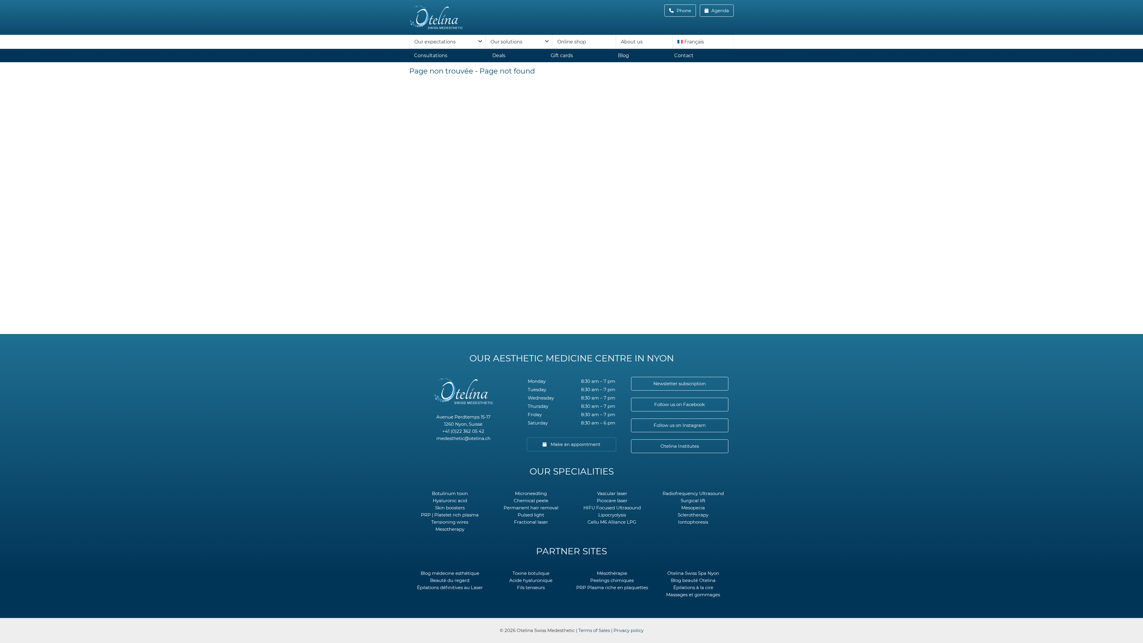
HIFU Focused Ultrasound (612, 508)
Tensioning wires (449, 522)
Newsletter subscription (679, 383)
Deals (498, 55)
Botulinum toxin (450, 493)
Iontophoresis (693, 522)
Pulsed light (531, 515)
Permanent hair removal (531, 508)
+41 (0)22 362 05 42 (463, 431)
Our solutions (506, 42)
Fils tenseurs (531, 587)
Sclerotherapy (693, 515)
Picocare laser (612, 500)
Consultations (430, 55)
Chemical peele (531, 500)
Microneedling (531, 493)
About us (632, 42)
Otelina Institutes (679, 446)
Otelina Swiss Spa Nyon (693, 573)
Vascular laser (612, 493)
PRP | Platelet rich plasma (450, 515)
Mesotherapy (449, 529)
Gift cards (562, 55)
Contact (684, 55)
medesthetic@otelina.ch (463, 438)
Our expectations (435, 42)
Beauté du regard (449, 580)
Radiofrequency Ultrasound (693, 493)
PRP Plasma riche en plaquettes (612, 587)
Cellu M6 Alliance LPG (612, 522)
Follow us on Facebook (679, 404)
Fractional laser (531, 522)
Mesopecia (693, 508)
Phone (685, 10)
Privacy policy (628, 630)
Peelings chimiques (612, 580)
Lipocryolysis (612, 515)
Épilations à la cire (693, 587)
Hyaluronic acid (450, 500)
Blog (623, 55)
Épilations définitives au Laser (450, 587)
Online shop (571, 42)
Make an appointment (574, 444)
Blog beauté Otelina (693, 580)
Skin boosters (450, 508)
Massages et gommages (693, 594)
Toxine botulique (531, 573)
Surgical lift (693, 500)
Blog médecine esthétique (450, 573)
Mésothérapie (612, 573)
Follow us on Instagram (680, 425)
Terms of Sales (594, 630)
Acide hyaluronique (530, 580)
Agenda (719, 10)
